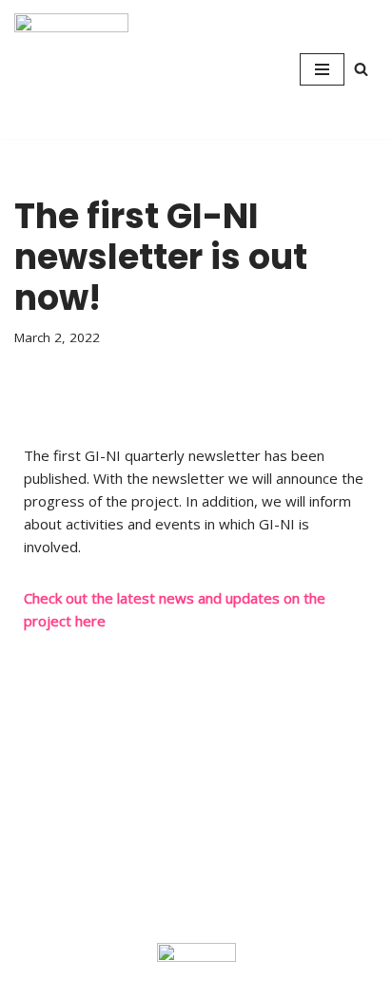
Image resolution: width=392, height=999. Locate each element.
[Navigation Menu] (322, 69)
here (90, 620)
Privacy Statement (61, 767)
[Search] (361, 69)
